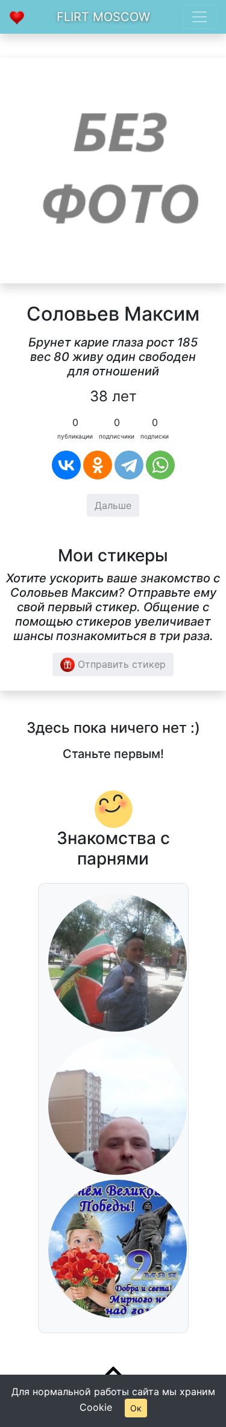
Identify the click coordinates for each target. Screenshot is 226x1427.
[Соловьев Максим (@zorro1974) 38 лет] (113, 170)
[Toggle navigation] (199, 17)
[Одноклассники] (97, 465)
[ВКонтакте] (66, 465)
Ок (136, 1408)
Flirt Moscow (103, 17)
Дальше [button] (113, 505)
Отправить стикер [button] (120, 664)
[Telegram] (129, 465)
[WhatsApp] (160, 465)
